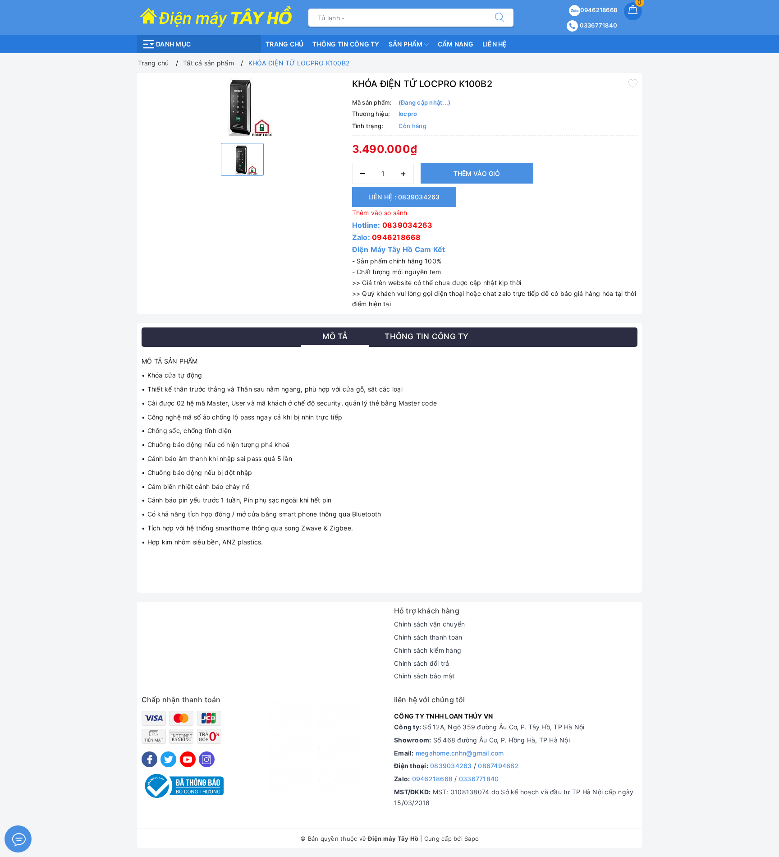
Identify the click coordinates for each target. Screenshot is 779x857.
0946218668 (599, 10)
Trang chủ (284, 44)
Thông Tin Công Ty (345, 44)
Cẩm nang (455, 44)
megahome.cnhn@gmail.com (460, 753)
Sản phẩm (406, 44)
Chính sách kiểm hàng (427, 650)
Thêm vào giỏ (477, 173)
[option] (242, 107)
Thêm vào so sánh (380, 213)
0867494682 (498, 765)
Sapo (471, 838)
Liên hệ (494, 44)
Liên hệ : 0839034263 (404, 197)
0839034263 (407, 225)
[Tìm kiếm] (499, 18)
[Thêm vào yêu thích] (632, 83)
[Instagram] (207, 759)
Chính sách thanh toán (428, 637)
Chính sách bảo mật (424, 676)
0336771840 (597, 25)
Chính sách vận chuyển (429, 624)
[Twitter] (168, 759)
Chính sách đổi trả (421, 663)
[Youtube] (188, 759)
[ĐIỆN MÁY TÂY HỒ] (215, 17)
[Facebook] (149, 759)
